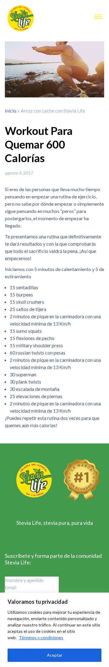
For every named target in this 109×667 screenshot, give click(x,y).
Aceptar (54, 655)
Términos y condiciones (41, 637)
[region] (54, 630)
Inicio (10, 110)
